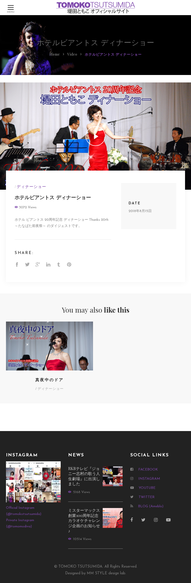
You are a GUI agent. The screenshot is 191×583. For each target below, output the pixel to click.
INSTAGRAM (149, 479)
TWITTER (147, 497)
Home (54, 54)
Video (72, 54)
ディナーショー (31, 186)
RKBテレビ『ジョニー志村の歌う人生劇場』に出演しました (84, 476)
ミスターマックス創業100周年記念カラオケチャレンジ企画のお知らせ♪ (84, 520)
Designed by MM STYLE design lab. (95, 573)
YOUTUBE (147, 488)
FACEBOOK (148, 470)
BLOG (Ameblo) (150, 506)
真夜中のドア (49, 380)
